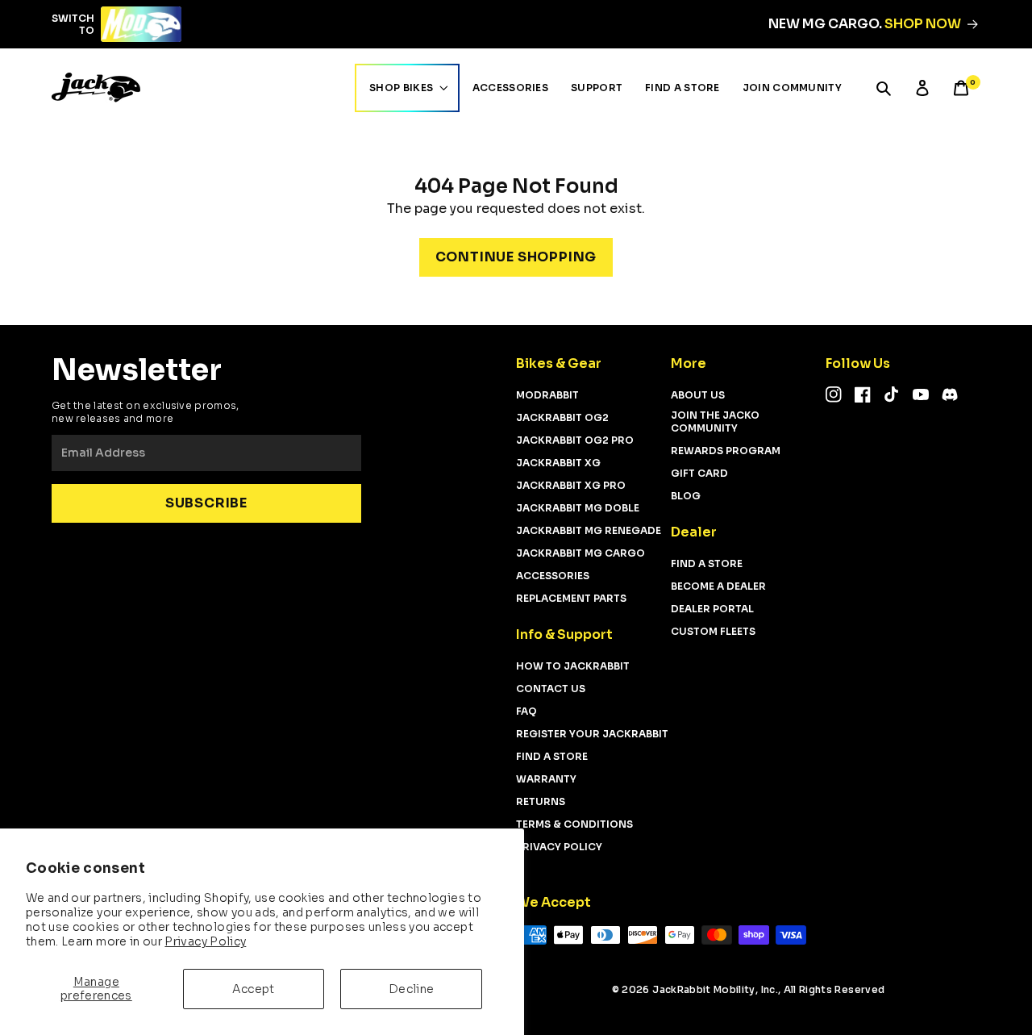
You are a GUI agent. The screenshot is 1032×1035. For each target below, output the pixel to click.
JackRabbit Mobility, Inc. (715, 989)
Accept (253, 989)
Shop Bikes (401, 87)
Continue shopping (516, 256)
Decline (411, 989)
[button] (883, 88)
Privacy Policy (205, 941)
